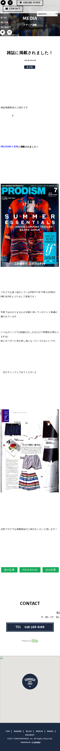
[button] (30, 681)
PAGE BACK (30, 569)
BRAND (18, 731)
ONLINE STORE (9, 43)
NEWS (50, 731)
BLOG (4, 18)
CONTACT (10, 56)
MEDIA (4, 22)
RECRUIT (6, 27)
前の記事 (9, 569)
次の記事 (51, 569)
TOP (8, 731)
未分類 (29, 67)
